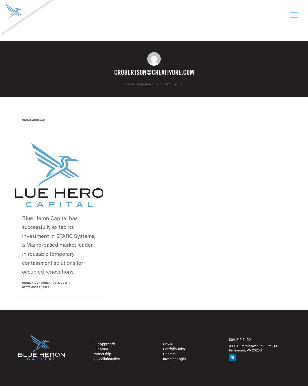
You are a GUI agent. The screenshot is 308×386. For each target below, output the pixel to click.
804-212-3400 (240, 339)
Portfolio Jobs (174, 348)
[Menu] (294, 15)
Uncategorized (33, 120)
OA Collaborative (106, 358)
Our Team (100, 348)
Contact (169, 353)
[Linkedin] (232, 357)
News (167, 343)
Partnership (102, 353)
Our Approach (104, 343)
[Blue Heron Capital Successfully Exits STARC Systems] (59, 176)
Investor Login (174, 358)
